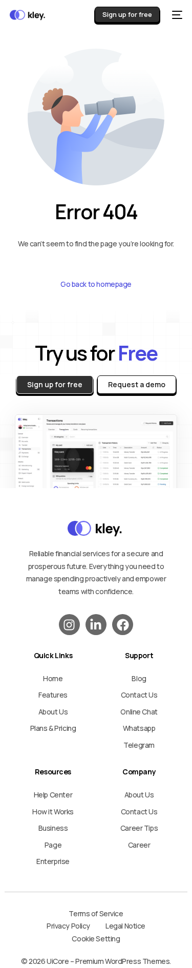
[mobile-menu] (176, 15)
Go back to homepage (96, 284)
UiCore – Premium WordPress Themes (108, 961)
